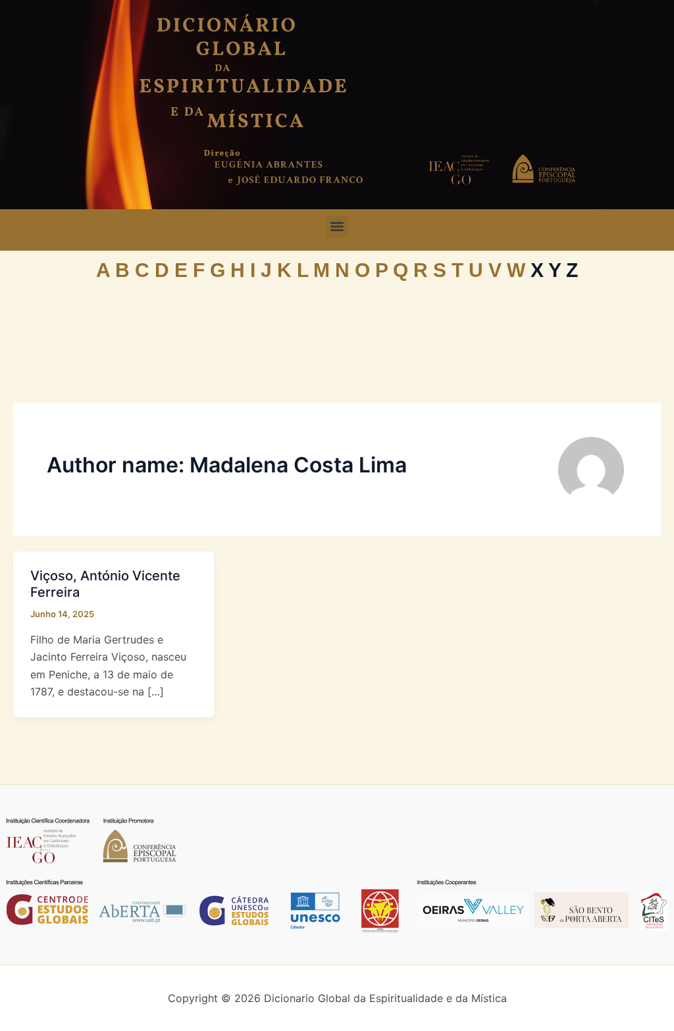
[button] (337, 227)
